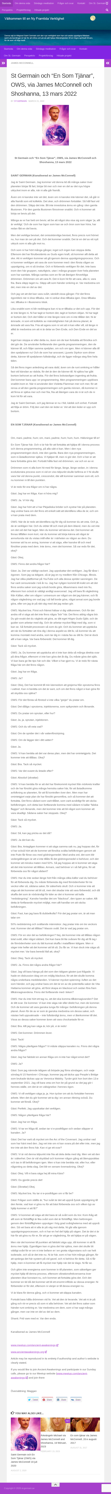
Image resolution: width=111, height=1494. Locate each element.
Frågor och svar (66, 3)
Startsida (6, 3)
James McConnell (22, 63)
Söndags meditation (44, 3)
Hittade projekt (41, 10)
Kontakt (81, 3)
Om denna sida (22, 3)
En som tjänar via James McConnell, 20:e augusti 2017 (83, 1439)
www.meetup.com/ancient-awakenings (33, 1345)
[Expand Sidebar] (3, 63)
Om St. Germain (97, 3)
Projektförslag (24, 10)
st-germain (20, 101)
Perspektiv (7, 10)
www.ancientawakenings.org (27, 1352)
